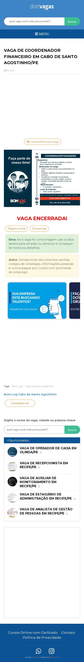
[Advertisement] (42, 105)
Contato (68, 633)
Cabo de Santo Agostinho (39, 386)
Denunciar (39, 228)
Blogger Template (54, 657)
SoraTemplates (36, 657)
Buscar (72, 21)
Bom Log (17, 386)
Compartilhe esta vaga (44, 141)
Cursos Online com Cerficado (32, 633)
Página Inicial (16, 228)
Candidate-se (20, 403)
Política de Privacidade (42, 637)
